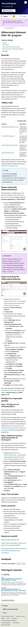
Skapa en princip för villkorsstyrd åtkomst (12, 49)
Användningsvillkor (6, 622)
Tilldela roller (5, 45)
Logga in (24, 16)
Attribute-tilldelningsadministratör (13, 459)
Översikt (4, 43)
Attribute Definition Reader (11, 305)
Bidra (8, 618)
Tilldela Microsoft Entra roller (9, 166)
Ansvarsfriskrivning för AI (7, 616)
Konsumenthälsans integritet (8, 620)
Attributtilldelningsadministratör (10, 127)
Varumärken (16, 622)
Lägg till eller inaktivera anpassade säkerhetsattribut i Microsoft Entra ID (12, 195)
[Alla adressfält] (2, 28)
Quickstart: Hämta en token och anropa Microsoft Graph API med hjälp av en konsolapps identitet (13, 428)
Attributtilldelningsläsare (8, 136)
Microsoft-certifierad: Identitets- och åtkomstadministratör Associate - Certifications (13, 589)
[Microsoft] (14, 16)
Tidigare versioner (20, 616)
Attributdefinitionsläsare (8, 152)
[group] (14, 140)
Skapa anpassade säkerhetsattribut (11, 47)
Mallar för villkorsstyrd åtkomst (10, 540)
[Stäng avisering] (25, 2)
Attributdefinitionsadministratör (10, 145)
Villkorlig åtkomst (9, 28)
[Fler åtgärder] (25, 28)
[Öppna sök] (20, 16)
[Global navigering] (1, 16)
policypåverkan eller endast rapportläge (12, 390)
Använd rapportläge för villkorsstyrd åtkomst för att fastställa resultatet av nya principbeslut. (14, 551)
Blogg (2, 618)
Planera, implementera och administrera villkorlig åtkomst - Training (11, 579)
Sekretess (13, 618)
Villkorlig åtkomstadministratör (13, 303)
